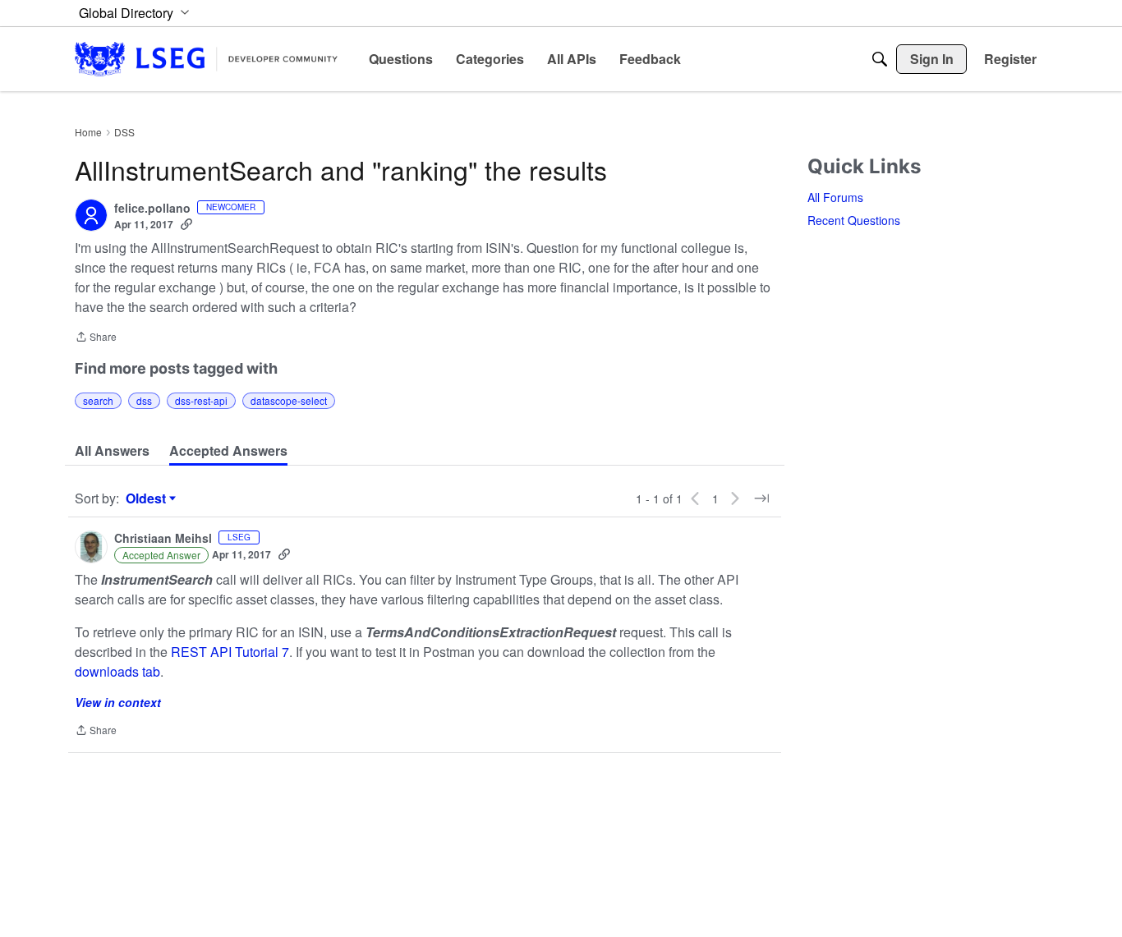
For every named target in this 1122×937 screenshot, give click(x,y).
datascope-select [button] (289, 400)
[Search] (879, 59)
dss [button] (144, 400)
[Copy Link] (186, 224)
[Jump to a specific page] (761, 498)
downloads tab (117, 671)
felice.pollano (152, 208)
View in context (118, 702)
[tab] (112, 451)
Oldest (148, 498)
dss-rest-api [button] (201, 400)
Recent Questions (853, 220)
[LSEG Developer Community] (206, 59)
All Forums (835, 197)
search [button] (98, 400)
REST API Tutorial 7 (230, 651)
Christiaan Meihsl (163, 538)
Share (96, 338)
